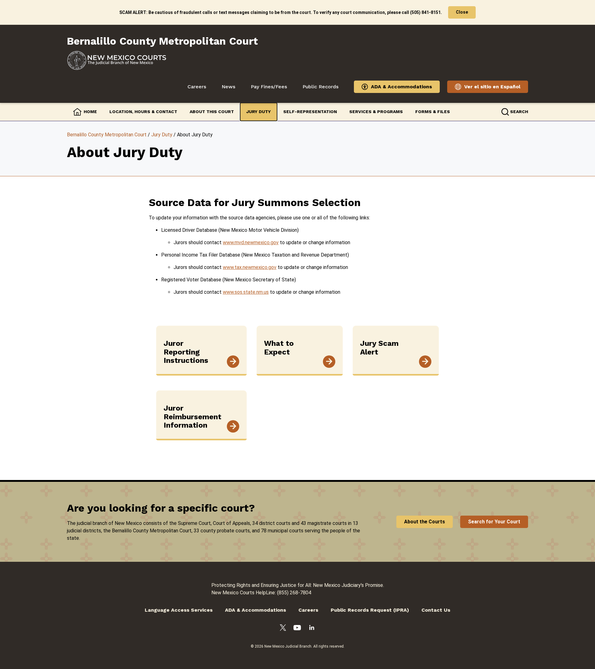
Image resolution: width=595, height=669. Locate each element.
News (228, 87)
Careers (196, 87)
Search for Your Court (494, 522)
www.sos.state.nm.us (246, 292)
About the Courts (424, 522)
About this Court (212, 111)
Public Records (320, 87)
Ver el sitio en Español (492, 87)
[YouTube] (297, 629)
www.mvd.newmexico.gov (251, 242)
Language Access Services (179, 610)
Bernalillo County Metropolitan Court (107, 135)
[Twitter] (283, 628)
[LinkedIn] (311, 628)
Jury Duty (258, 111)
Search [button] (519, 111)
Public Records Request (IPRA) (370, 610)
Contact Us (435, 610)
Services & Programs (376, 111)
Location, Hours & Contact (143, 111)
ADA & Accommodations (401, 87)
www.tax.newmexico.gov (249, 267)
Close (462, 12)
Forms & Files (432, 111)
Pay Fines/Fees (269, 87)
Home (90, 111)
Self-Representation (310, 111)
